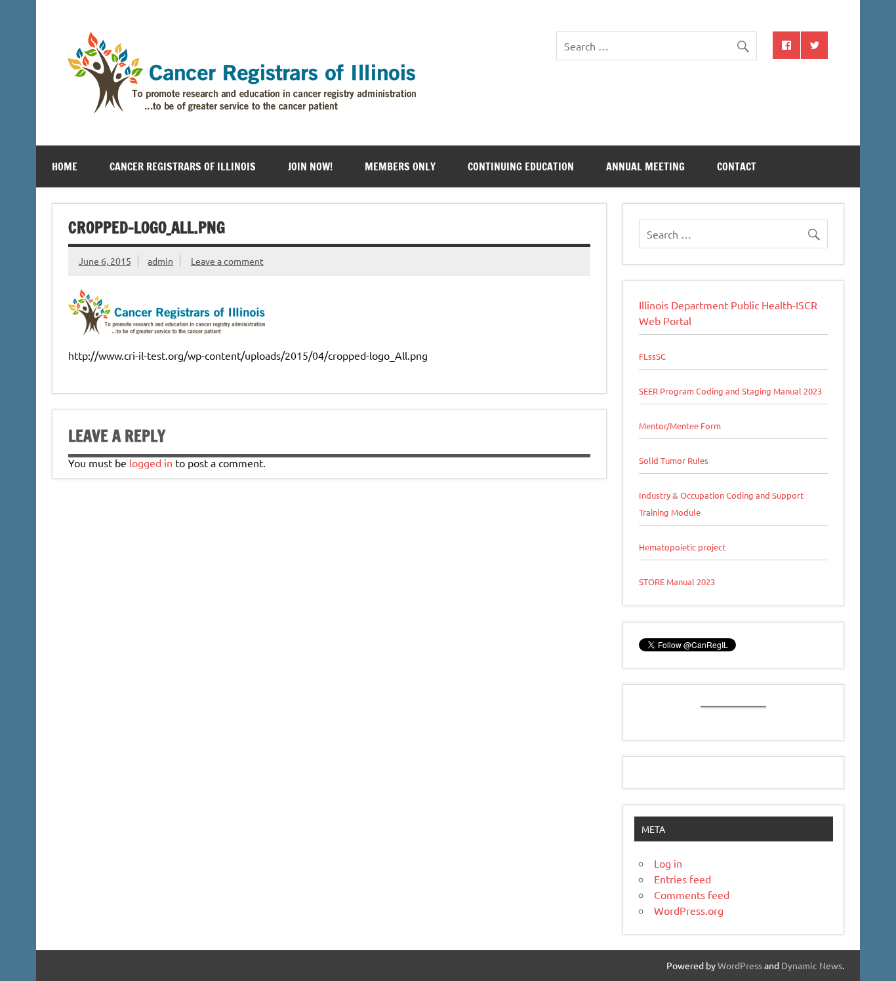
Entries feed (682, 878)
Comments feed (691, 894)
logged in (151, 462)
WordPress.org (688, 910)
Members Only (400, 166)
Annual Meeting (645, 166)
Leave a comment (227, 261)
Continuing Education (521, 166)
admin (160, 261)
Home (64, 166)
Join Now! (310, 166)
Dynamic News (811, 965)
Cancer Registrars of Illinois (183, 166)
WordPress (740, 965)
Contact (736, 166)
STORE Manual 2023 (677, 581)
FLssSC (652, 356)
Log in (668, 863)
